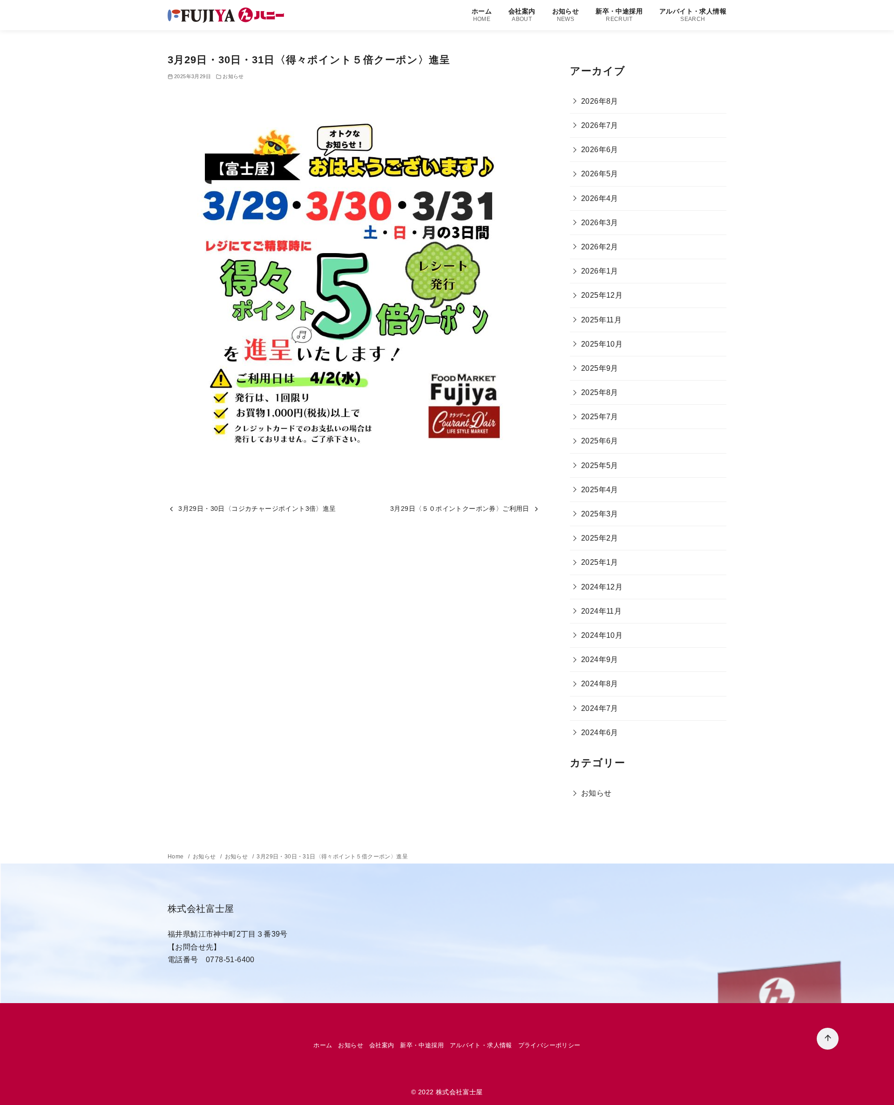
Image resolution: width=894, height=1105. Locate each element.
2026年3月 (599, 223)
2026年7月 (599, 125)
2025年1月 (599, 562)
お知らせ (565, 14)
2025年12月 (602, 295)
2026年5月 (599, 174)
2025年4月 (599, 490)
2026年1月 (599, 271)
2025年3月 (599, 514)
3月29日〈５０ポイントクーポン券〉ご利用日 (459, 508)
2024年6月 (599, 733)
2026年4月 (599, 198)
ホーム (482, 14)
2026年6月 (599, 150)
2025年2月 (599, 538)
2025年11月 (601, 320)
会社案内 (521, 14)
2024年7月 (599, 708)
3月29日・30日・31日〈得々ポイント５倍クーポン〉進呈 (332, 856)
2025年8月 (599, 392)
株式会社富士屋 (459, 1092)
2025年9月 (599, 368)
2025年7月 (599, 417)
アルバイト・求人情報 (692, 14)
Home (176, 856)
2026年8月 (599, 101)
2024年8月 (599, 684)
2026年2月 (599, 247)
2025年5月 (599, 465)
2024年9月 (599, 659)
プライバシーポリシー (549, 1045)
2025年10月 (602, 344)
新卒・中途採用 (619, 14)
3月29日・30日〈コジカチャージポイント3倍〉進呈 (257, 508)
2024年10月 (602, 635)
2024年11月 (601, 611)
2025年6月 (599, 441)
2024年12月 (602, 587)
